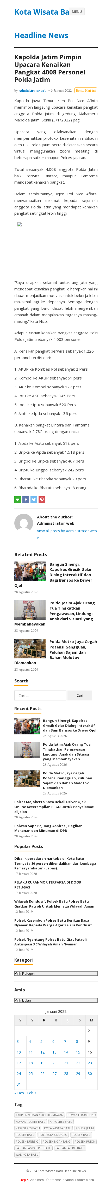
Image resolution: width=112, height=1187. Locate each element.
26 (42, 1073)
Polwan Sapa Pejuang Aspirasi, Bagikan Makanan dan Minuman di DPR (48, 828)
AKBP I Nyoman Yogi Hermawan (39, 1115)
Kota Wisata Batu (57, 1128)
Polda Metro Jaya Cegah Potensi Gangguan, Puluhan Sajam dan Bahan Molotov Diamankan (55, 652)
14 (66, 1052)
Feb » (31, 1092)
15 (78, 1052)
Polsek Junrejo (27, 1141)
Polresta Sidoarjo (53, 1135)
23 (90, 1062)
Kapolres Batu (61, 1122)
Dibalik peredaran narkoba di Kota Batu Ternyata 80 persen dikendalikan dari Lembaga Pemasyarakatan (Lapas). (55, 863)
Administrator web (32, 90)
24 (19, 1073)
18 (31, 1062)
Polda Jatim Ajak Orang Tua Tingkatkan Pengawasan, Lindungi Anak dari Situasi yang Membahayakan (54, 613)
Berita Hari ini (86, 90)
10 (19, 1052)
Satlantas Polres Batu (33, 1148)
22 (78, 1062)
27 (54, 1073)
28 (66, 1073)
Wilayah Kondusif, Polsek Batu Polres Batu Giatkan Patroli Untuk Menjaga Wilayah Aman (54, 904)
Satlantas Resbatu (70, 1148)
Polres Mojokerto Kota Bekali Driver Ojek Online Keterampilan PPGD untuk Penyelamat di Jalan (54, 806)
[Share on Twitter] (33, 499)
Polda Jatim (85, 1128)
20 (54, 1062)
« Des (19, 1092)
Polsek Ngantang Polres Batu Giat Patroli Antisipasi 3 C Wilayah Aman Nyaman (50, 942)
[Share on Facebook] (25, 499)
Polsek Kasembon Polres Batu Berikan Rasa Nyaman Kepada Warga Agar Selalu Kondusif (53, 923)
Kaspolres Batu (28, 1128)
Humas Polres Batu (31, 1122)
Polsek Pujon (85, 1141)
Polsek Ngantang (57, 1141)
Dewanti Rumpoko (81, 1115)
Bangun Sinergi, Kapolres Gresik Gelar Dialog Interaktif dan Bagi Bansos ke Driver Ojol (53, 575)
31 (19, 1084)
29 (78, 1073)
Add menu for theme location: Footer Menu (57, 1180)
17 (19, 1062)
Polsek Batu (81, 1135)
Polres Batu (25, 1135)
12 (42, 1052)
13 (54, 1052)
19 (42, 1062)
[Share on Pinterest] (42, 499)
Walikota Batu (27, 1154)
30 (90, 1073)
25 (31, 1073)
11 (31, 1052)
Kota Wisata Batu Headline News (46, 23)
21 (66, 1062)
